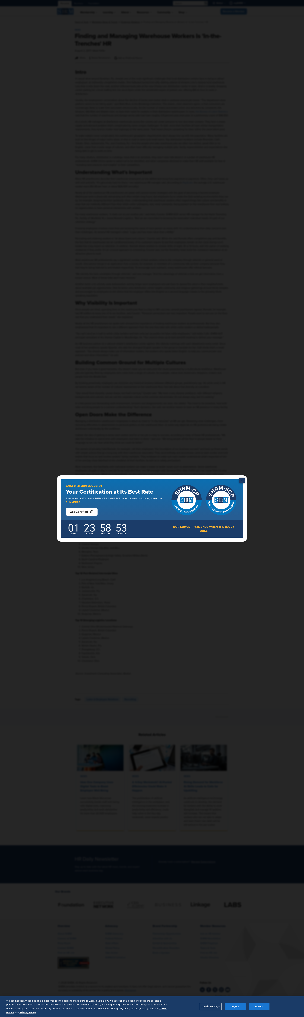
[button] (82, 512)
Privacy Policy (27, 1012)
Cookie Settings (210, 1006)
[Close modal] (242, 480)
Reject (235, 1006)
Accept (259, 1006)
